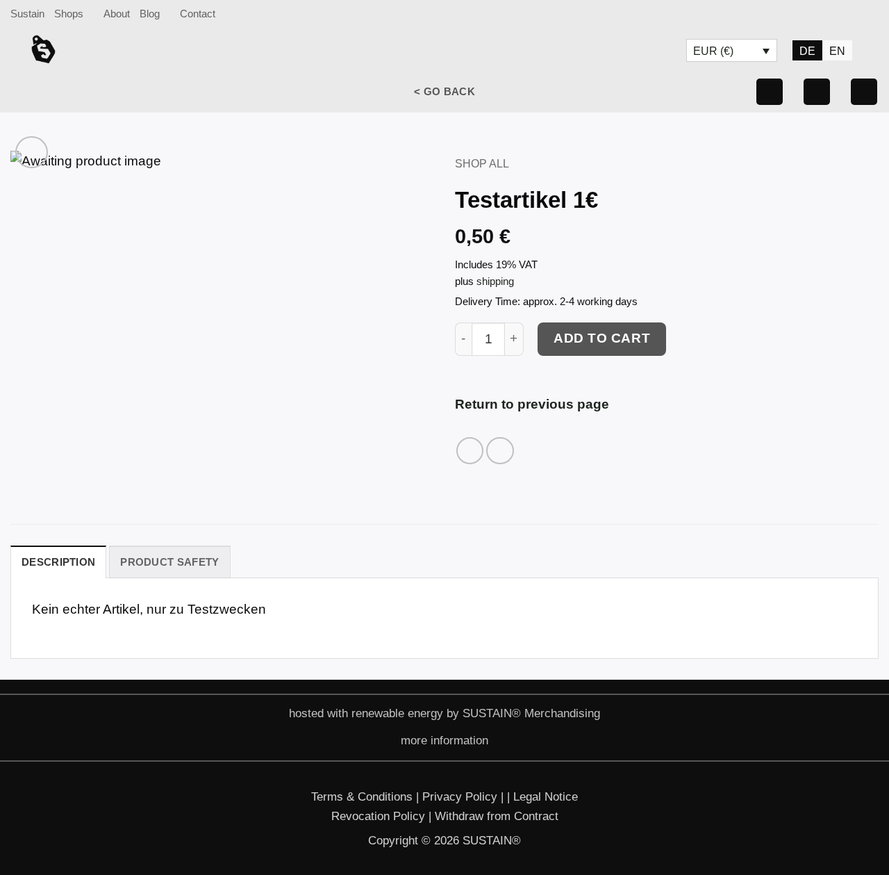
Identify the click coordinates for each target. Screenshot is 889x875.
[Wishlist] (817, 92)
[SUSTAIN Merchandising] (86, 49)
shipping (495, 281)
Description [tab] (58, 562)
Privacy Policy (461, 796)
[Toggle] (386, 742)
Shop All (482, 163)
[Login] (864, 92)
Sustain (27, 13)
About (116, 13)
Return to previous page (532, 404)
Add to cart (602, 338)
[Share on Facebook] (470, 451)
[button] (769, 92)
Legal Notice (545, 796)
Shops (68, 13)
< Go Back (444, 91)
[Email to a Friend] (500, 451)
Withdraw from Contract (496, 816)
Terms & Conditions (362, 796)
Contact (197, 13)
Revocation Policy (380, 816)
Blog (150, 13)
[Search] (872, 14)
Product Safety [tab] (169, 562)
